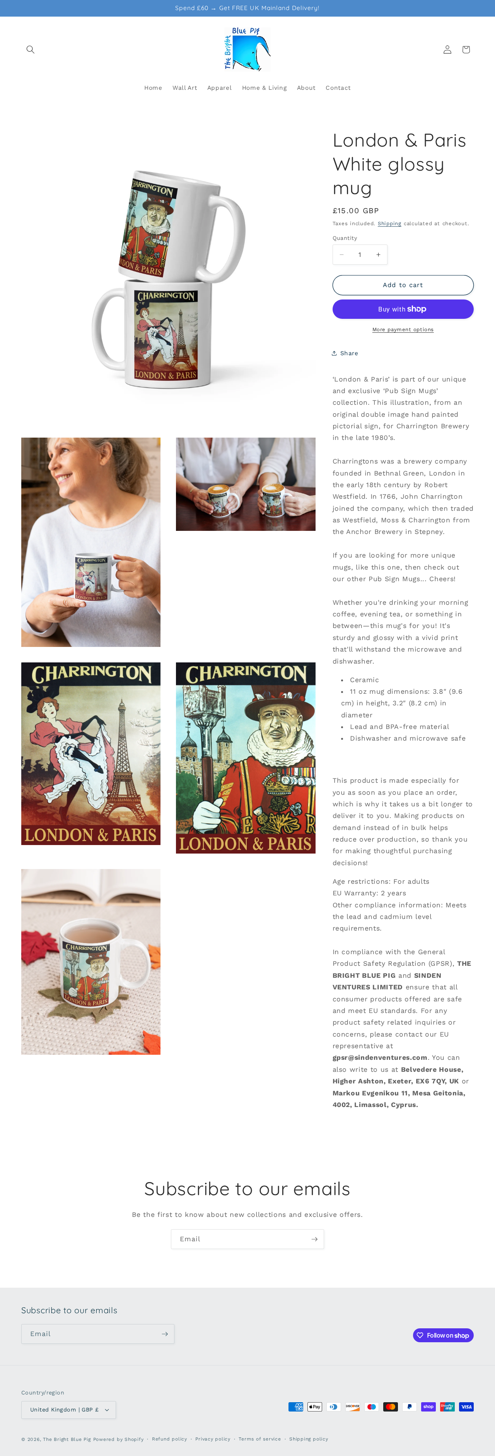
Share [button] (349, 352)
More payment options (403, 329)
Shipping (389, 223)
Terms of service (260, 1439)
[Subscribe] (314, 1239)
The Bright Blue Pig (67, 1439)
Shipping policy (308, 1439)
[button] (30, 49)
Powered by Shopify (118, 1439)
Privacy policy (212, 1439)
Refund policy (169, 1439)
